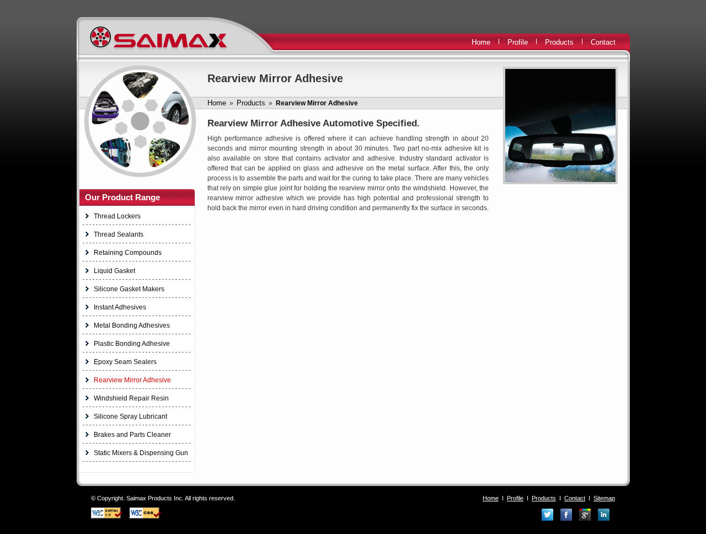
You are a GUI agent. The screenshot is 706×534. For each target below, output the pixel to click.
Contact (603, 42)
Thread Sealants (118, 234)
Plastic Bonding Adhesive (132, 344)
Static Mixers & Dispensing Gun (141, 453)
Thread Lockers (117, 216)
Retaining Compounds (128, 253)
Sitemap (604, 498)
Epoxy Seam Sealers (125, 362)
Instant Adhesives (120, 307)
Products (559, 42)
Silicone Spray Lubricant (130, 416)
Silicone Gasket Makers (129, 289)
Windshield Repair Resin (131, 398)
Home (481, 42)
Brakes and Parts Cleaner (132, 435)
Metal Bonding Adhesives (132, 325)
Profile (517, 42)
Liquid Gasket (114, 271)
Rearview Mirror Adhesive (132, 380)
